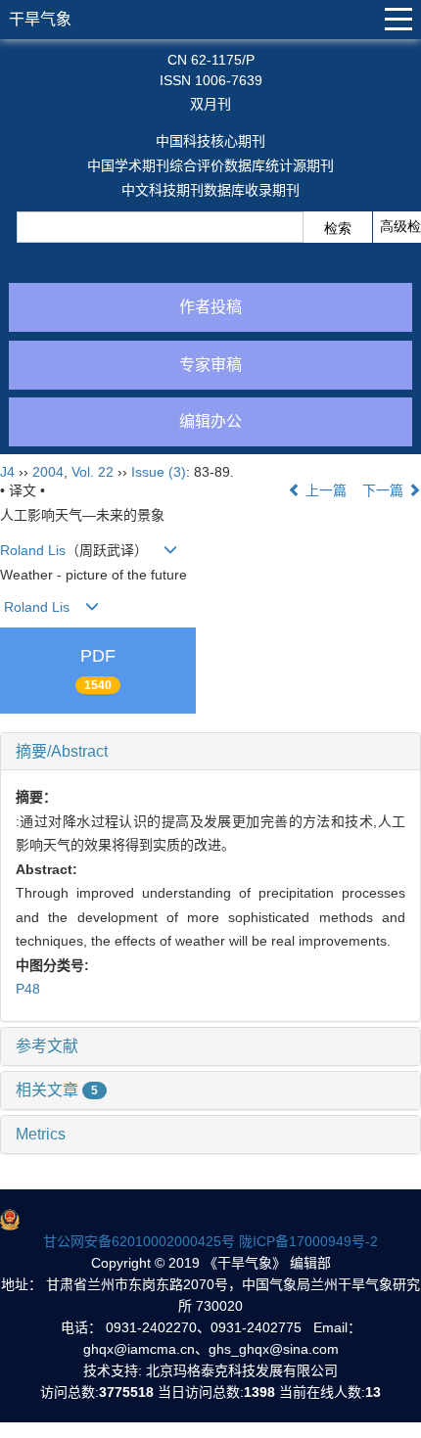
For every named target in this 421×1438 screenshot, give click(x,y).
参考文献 (47, 1046)
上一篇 (324, 490)
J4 (7, 472)
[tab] (210, 751)
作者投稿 (210, 307)
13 (373, 1392)
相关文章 (57, 1090)
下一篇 (384, 490)
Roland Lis (33, 550)
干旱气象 (40, 19)
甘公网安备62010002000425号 (139, 1241)
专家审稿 (210, 364)
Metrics (41, 1134)
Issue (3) (158, 472)
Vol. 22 (92, 472)
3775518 (126, 1392)
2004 (48, 472)
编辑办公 (210, 421)
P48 (28, 989)
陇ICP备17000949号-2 (308, 1241)
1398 (259, 1392)
